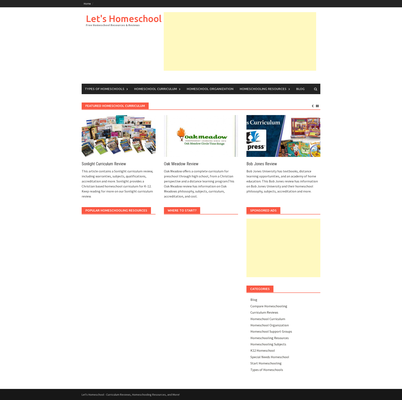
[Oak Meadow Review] (201, 135)
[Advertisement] (240, 41)
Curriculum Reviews (264, 312)
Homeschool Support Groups (271, 331)
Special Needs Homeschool (269, 357)
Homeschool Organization (210, 89)
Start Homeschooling (266, 363)
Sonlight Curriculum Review (104, 163)
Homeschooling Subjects (268, 344)
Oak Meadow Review (181, 163)
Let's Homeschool (124, 18)
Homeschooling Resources (263, 89)
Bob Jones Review (261, 163)
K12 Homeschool (262, 350)
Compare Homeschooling (268, 306)
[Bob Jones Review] (283, 135)
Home (87, 3)
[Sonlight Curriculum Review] (119, 135)
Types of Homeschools (104, 89)
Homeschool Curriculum (155, 89)
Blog (300, 89)
